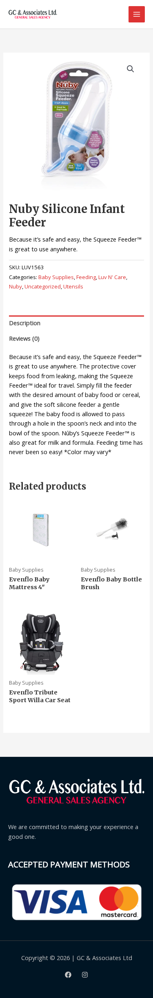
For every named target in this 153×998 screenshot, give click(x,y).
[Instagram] (85, 974)
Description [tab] (24, 323)
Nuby (15, 286)
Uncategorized (42, 286)
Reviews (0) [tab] (24, 338)
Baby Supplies (56, 277)
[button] (130, 69)
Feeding (86, 277)
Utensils (73, 286)
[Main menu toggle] (137, 14)
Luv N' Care (112, 277)
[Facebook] (68, 974)
